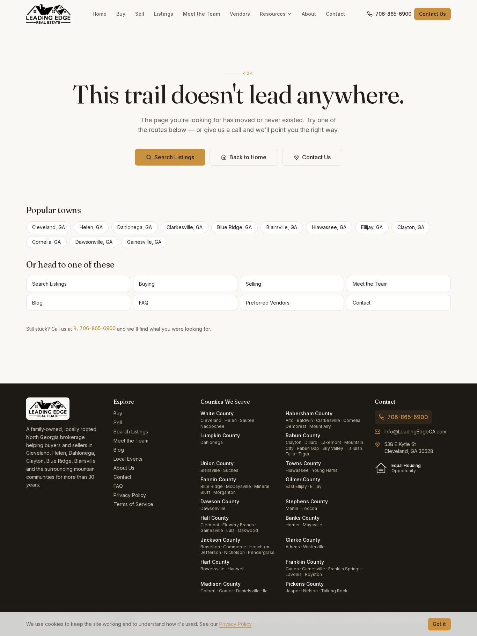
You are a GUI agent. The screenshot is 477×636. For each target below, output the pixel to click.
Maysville (312, 524)
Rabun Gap (308, 448)
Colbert (208, 590)
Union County (217, 463)
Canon (292, 568)
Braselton (210, 546)
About (309, 14)
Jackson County (220, 540)
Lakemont (331, 442)
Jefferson (210, 552)
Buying (147, 284)
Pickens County (305, 584)
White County (217, 413)
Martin (292, 508)
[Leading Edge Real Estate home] (48, 14)
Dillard (310, 442)
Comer (226, 590)
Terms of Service (133, 504)
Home (100, 14)
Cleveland (210, 420)
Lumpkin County (220, 435)
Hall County (214, 518)
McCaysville (238, 486)
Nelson (310, 590)
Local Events (127, 459)
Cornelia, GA (46, 242)
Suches (231, 470)
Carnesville (313, 568)
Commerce (234, 546)
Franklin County (305, 562)
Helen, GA (91, 227)
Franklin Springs (344, 568)
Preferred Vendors (267, 303)
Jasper (293, 590)
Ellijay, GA (372, 227)
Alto (290, 420)
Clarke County (303, 540)
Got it (439, 624)
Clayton (293, 442)
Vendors (240, 14)
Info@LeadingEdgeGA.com (415, 431)
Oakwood (248, 530)
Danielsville (248, 590)
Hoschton (259, 546)
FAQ (143, 303)
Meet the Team (201, 14)
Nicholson (234, 552)
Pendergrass (261, 552)
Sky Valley (332, 448)
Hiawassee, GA (329, 227)
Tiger (303, 453)
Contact (335, 14)
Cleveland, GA (48, 227)
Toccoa (309, 508)
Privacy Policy (129, 495)
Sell (139, 14)
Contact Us (432, 14)
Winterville (314, 546)
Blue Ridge (211, 486)
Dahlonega (211, 442)
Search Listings (174, 157)
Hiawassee (297, 470)
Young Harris (325, 470)
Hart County (214, 562)
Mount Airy (320, 426)
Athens (293, 546)
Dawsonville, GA (93, 242)
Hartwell (236, 568)
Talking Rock (334, 590)
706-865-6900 (393, 14)
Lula (230, 530)
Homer (293, 524)
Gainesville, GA (144, 242)
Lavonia (294, 574)
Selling (253, 284)
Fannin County (218, 479)
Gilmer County (303, 479)
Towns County (303, 463)
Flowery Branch (238, 524)
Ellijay (316, 486)
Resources (273, 14)
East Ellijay (296, 486)
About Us (123, 468)
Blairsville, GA (281, 227)
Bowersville (212, 568)
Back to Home (247, 157)
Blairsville (210, 470)
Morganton (224, 492)
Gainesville (211, 530)
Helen (231, 420)
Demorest (296, 426)
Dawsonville (213, 508)
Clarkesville (328, 420)
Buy (120, 14)
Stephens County (307, 501)
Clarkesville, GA (185, 227)
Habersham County (309, 413)
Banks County (303, 518)
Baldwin (305, 420)
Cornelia (351, 420)
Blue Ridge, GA (234, 227)
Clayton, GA (410, 227)
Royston (313, 574)
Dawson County (219, 501)
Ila (265, 590)
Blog (37, 303)
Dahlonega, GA (134, 227)
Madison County (220, 584)
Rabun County (303, 435)
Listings (163, 14)
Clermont (209, 524)
